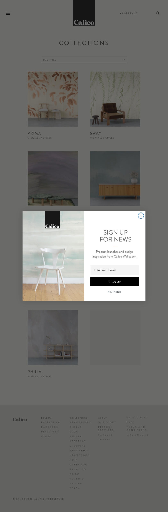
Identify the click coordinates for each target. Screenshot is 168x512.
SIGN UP (115, 282)
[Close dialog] (141, 215)
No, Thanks (114, 292)
